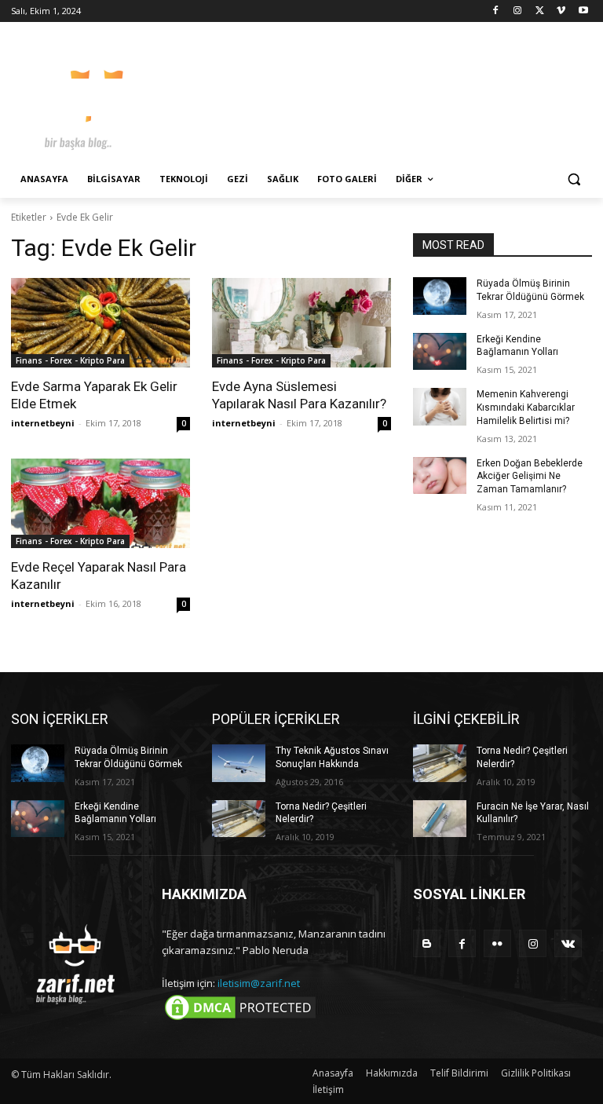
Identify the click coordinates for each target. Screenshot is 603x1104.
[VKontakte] (568, 943)
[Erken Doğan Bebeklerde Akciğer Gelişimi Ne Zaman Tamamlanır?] (439, 476)
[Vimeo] (561, 11)
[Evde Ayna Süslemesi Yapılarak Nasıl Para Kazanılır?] (301, 322)
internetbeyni (43, 423)
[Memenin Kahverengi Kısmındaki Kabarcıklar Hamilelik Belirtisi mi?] (439, 407)
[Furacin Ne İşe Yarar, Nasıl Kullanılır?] (439, 819)
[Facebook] (496, 11)
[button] (573, 179)
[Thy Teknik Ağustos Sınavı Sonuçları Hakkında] (238, 763)
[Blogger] (426, 943)
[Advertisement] (408, 94)
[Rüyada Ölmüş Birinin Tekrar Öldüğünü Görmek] (439, 296)
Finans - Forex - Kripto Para (70, 360)
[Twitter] (540, 11)
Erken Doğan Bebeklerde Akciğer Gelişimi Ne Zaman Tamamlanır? (530, 476)
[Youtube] (583, 11)
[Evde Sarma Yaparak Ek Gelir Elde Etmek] (100, 322)
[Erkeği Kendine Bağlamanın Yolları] (439, 352)
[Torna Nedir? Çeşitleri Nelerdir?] (238, 819)
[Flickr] (497, 943)
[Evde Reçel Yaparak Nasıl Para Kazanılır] (100, 503)
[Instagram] (518, 11)
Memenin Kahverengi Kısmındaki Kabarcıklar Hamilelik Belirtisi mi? (526, 407)
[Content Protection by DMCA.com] (240, 1019)
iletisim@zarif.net (258, 983)
